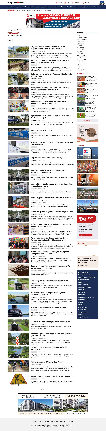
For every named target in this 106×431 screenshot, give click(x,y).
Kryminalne (34, 133)
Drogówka (79, 62)
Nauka (60, 7)
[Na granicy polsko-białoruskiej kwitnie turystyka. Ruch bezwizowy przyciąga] (18, 202)
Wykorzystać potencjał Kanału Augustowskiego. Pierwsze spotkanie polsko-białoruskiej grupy (49, 239)
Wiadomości (23, 7)
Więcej (94, 7)
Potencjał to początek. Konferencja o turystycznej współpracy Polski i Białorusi (50, 253)
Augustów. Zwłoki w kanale (41, 130)
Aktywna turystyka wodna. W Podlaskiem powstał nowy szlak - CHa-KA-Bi (52, 143)
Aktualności (34, 51)
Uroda (78, 51)
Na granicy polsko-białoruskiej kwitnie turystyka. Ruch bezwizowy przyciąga (52, 199)
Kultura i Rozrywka (81, 39)
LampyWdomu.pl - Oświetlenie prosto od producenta (87, 260)
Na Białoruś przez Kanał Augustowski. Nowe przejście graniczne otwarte (51, 335)
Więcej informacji (82, 265)
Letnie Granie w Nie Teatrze (38, 10)
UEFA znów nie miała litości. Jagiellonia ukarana (91, 90)
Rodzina (79, 54)
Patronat (46, 421)
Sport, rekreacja (82, 307)
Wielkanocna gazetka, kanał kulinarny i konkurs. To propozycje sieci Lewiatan (51, 225)
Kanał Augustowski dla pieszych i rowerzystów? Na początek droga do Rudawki (50, 267)
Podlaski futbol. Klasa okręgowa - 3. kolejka (90, 114)
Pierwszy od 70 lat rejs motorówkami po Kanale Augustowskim (49, 348)
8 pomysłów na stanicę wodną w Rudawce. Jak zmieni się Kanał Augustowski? (51, 185)
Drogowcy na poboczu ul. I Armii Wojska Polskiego (50, 376)
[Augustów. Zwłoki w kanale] (18, 134)
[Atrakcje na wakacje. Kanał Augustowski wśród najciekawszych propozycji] (18, 175)
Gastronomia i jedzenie (84, 279)
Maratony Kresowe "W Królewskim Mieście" (47, 362)
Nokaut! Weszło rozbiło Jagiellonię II (91, 84)
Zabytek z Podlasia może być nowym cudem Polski (50, 322)
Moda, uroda (81, 292)
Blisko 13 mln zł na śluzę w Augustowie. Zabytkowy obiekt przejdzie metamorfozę (50, 61)
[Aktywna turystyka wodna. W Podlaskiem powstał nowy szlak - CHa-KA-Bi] (18, 147)
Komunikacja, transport (84, 287)
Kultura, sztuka (82, 289)
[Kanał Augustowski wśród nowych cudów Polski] (18, 284)
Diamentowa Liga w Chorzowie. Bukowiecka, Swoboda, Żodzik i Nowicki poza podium (91, 78)
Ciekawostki (34, 283)
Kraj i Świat (80, 68)
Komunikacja (87, 2)
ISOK (65, 421)
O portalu (35, 421)
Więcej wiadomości (87, 120)
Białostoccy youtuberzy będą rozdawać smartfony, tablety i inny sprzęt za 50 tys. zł (50, 102)
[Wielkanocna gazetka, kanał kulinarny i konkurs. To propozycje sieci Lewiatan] (18, 229)
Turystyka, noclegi (83, 309)
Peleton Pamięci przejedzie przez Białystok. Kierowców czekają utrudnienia (91, 102)
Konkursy (18, 10)
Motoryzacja (76, 7)
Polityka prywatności (36, 425)
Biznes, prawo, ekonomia (84, 275)
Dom (78, 58)
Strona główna (11, 30)
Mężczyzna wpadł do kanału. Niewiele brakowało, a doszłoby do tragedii (51, 117)
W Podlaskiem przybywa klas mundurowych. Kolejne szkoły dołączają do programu (91, 108)
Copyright (53, 425)
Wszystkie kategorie (83, 317)
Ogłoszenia (77, 2)
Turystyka (89, 7)
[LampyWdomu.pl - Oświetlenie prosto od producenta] (87, 250)
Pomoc (61, 421)
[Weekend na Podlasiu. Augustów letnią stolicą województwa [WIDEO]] (18, 298)
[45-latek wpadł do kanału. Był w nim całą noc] (18, 311)
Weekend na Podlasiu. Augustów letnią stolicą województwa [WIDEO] (49, 294)
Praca (51, 7)
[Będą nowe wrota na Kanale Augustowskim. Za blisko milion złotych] (18, 79)
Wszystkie (79, 35)
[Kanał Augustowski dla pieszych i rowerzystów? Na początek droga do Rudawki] (18, 270)
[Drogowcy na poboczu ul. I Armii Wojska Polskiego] (18, 380)
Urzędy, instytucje (83, 312)
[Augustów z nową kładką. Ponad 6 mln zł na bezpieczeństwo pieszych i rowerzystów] (18, 52)
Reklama (80, 302)
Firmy (68, 2)
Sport (47, 7)
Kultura (42, 7)
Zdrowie (83, 7)
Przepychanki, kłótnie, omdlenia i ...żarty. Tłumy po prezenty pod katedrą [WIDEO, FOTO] (50, 89)
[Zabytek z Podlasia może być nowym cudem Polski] (18, 325)
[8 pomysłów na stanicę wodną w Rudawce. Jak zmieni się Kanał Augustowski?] (18, 188)
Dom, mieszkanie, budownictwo (86, 277)
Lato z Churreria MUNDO (26, 10)
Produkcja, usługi (83, 299)
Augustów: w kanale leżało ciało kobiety (46, 158)
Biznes (56, 7)
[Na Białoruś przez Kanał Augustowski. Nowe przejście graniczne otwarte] (18, 339)
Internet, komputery (83, 284)
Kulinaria (79, 66)
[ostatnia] (43, 390)
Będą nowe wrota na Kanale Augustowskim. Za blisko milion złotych (51, 75)
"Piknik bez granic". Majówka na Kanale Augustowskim (52, 212)
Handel (80, 282)
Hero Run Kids (48, 10)
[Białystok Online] (16, 3)
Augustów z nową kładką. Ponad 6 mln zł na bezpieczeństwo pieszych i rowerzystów (48, 48)
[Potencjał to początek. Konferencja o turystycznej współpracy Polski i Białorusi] (18, 257)
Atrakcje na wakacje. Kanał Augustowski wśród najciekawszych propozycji (49, 171)
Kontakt (56, 421)
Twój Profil (70, 421)
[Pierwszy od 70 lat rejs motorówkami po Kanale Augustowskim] (18, 352)
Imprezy (60, 2)
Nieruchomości (68, 7)
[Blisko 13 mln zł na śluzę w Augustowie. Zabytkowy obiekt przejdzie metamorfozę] (18, 65)
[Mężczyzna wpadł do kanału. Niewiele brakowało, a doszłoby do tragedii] (18, 120)
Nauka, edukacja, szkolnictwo (86, 297)
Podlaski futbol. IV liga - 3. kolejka (91, 96)
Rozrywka (80, 304)
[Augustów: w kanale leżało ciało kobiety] (18, 161)
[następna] (41, 390)
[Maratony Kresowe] (18, 366)
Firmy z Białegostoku (13, 7)
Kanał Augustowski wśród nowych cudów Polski (49, 281)
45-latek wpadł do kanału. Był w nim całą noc (48, 307)
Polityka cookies (46, 425)
